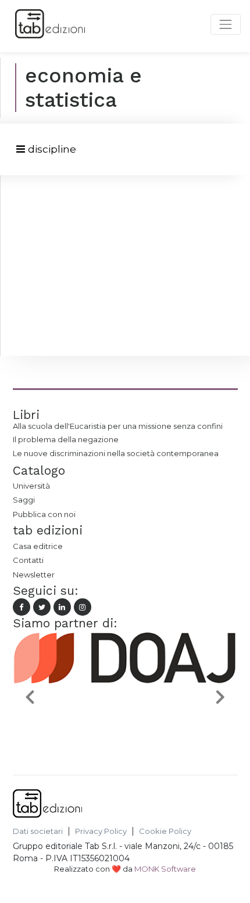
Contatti (28, 560)
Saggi (24, 499)
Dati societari (38, 831)
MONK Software (165, 868)
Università (31, 485)
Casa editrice (38, 546)
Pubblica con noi (44, 514)
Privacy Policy (101, 831)
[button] (30, 696)
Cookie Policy (165, 831)
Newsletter (34, 574)
